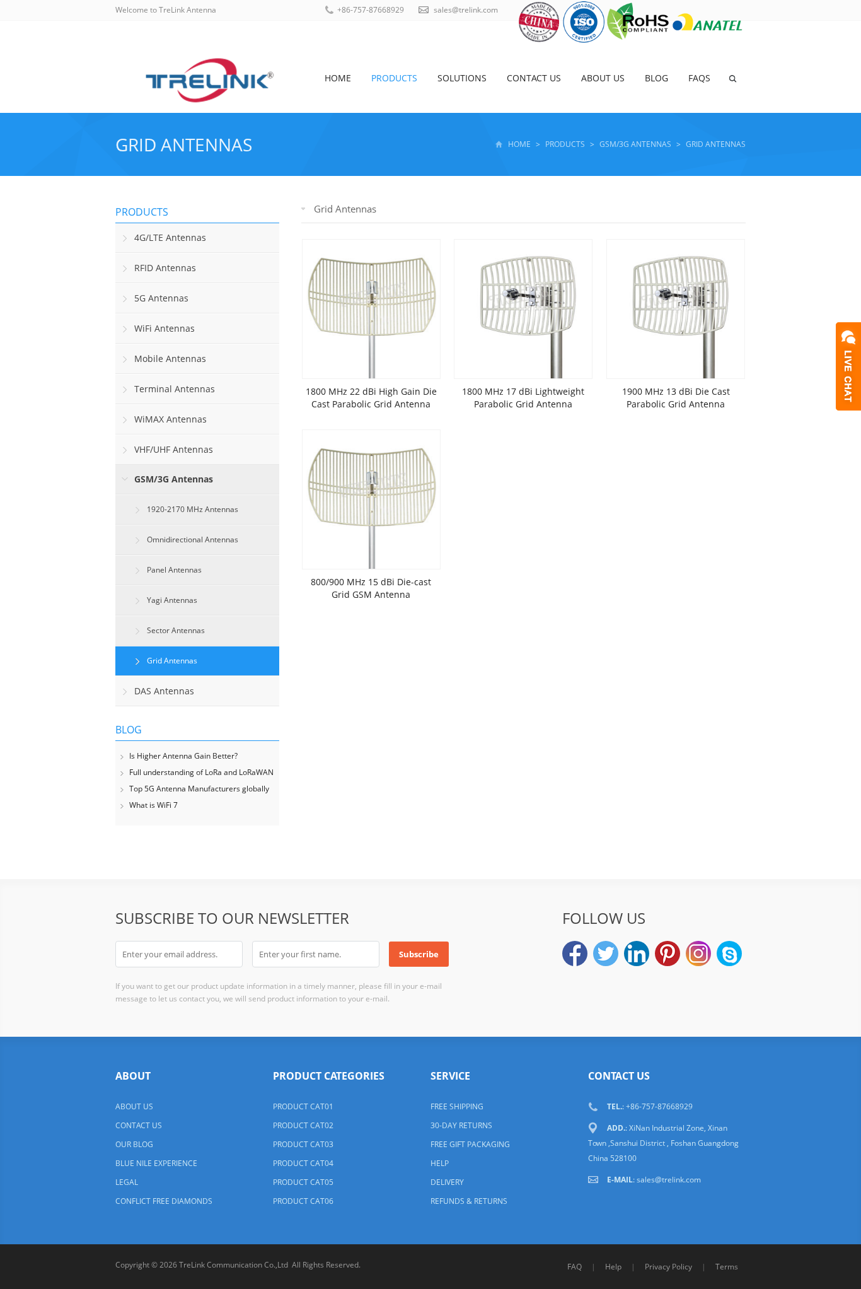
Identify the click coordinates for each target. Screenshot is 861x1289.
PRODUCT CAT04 (303, 1163)
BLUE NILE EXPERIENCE (156, 1163)
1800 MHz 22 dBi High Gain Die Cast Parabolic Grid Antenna (371, 397)
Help (613, 1266)
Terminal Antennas (174, 389)
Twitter (605, 953)
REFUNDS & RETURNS (468, 1201)
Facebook (574, 953)
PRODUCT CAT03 (303, 1144)
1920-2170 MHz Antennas (192, 509)
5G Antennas (161, 298)
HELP (439, 1163)
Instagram (698, 953)
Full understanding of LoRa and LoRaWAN (201, 772)
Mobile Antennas (170, 359)
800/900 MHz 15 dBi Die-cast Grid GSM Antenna (371, 588)
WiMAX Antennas (170, 419)
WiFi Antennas (164, 328)
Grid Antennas (183, 144)
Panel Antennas (174, 569)
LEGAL (126, 1182)
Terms (726, 1266)
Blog (656, 78)
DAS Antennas (164, 691)
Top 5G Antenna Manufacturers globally (199, 788)
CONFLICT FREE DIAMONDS (163, 1201)
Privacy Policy (668, 1266)
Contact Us (534, 78)
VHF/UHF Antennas (173, 449)
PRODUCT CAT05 (303, 1182)
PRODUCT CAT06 (303, 1201)
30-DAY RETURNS (461, 1125)
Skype (729, 953)
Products (394, 78)
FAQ (574, 1266)
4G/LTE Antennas (170, 237)
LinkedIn (636, 953)
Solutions (462, 78)
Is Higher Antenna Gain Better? (183, 755)
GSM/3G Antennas (635, 144)
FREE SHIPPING (456, 1106)
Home (338, 78)
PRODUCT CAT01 (303, 1106)
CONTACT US (138, 1125)
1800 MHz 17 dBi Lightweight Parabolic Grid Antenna (523, 397)
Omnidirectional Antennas (192, 539)
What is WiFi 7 (153, 805)
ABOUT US (134, 1106)
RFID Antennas (165, 268)
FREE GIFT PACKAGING (470, 1144)
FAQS (699, 78)
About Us (603, 78)
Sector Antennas (176, 630)
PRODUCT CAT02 (303, 1125)
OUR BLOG (134, 1144)
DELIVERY (447, 1182)
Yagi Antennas (172, 600)
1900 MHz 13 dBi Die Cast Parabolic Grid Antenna (676, 397)
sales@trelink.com (466, 9)
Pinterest (667, 953)
